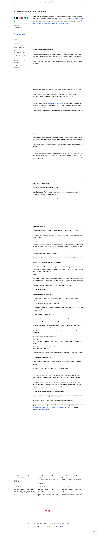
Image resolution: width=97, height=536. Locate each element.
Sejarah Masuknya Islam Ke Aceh (23, 476)
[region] (58, 36)
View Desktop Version (64, 526)
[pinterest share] (22, 18)
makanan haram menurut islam (48, 58)
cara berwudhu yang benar (41, 107)
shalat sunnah (60, 103)
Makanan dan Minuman (18, 8)
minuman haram (45, 407)
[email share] (20, 18)
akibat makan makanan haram (41, 409)
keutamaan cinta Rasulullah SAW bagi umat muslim (59, 23)
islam (23, 34)
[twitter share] (17, 18)
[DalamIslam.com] (48, 2)
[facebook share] (14, 18)
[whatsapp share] (27, 18)
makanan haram (36, 407)
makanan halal (36, 58)
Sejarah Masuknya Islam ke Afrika (23, 489)
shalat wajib (50, 103)
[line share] (14, 21)
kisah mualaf (69, 327)
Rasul (20, 36)
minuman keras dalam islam (58, 407)
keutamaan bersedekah (38, 249)
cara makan (20, 33)
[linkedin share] (25, 18)
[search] (82, 2)
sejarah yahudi (76, 327)
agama (15, 33)
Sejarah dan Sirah (18, 486)
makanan (16, 36)
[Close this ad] (96, 531)
